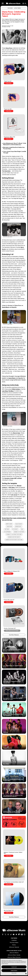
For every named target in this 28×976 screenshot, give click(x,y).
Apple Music (5, 307)
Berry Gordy (9, 523)
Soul (22, 529)
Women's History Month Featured (14, 539)
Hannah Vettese (6, 26)
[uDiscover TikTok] (11, 934)
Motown (7, 529)
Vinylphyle (14, 940)
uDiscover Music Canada (14, 955)
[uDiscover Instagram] (8, 934)
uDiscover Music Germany (14, 957)
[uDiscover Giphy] (25, 934)
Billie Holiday (19, 523)
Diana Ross (9, 48)
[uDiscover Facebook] (3, 934)
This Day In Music (14, 942)
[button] (14, 71)
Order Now (8, 83)
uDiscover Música (14, 952)
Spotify (14, 307)
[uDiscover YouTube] (14, 934)
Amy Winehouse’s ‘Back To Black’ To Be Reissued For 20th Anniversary (14, 144)
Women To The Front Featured (14, 534)
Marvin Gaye (18, 526)
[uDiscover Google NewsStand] (22, 934)
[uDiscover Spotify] (16, 934)
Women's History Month (14, 537)
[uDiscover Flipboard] (19, 934)
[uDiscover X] (5, 934)
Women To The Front (19, 531)
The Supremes (7, 531)
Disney (14, 944)
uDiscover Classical (14, 947)
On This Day (15, 529)
